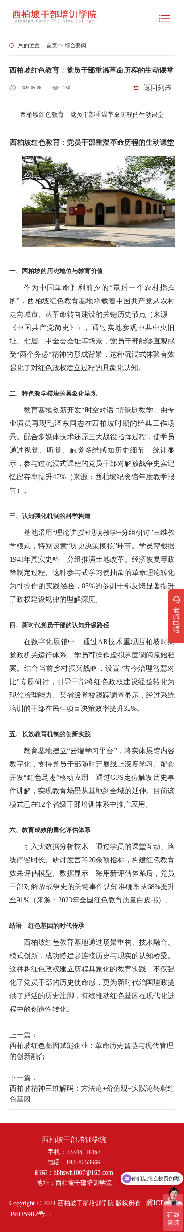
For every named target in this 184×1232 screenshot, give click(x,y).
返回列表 (157, 87)
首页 (51, 45)
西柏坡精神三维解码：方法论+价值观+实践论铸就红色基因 (92, 1094)
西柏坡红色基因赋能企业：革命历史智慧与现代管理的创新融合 (91, 1051)
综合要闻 (75, 45)
